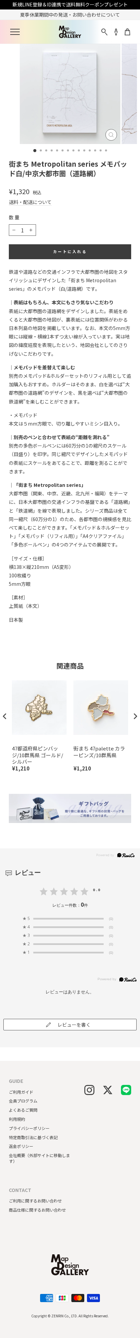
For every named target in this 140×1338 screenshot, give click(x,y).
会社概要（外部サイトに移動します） (39, 1158)
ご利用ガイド (21, 1092)
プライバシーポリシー (29, 1128)
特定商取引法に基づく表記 (33, 1137)
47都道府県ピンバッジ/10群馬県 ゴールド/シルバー (37, 755)
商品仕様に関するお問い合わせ (37, 1210)
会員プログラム (23, 1101)
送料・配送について (30, 202)
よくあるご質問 (23, 1110)
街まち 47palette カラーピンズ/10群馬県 (99, 752)
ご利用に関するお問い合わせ (35, 1200)
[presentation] (5, 716)
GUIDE (16, 1081)
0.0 (97, 889)
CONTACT (20, 1190)
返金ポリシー (21, 1146)
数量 (14, 217)
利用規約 (17, 1119)
